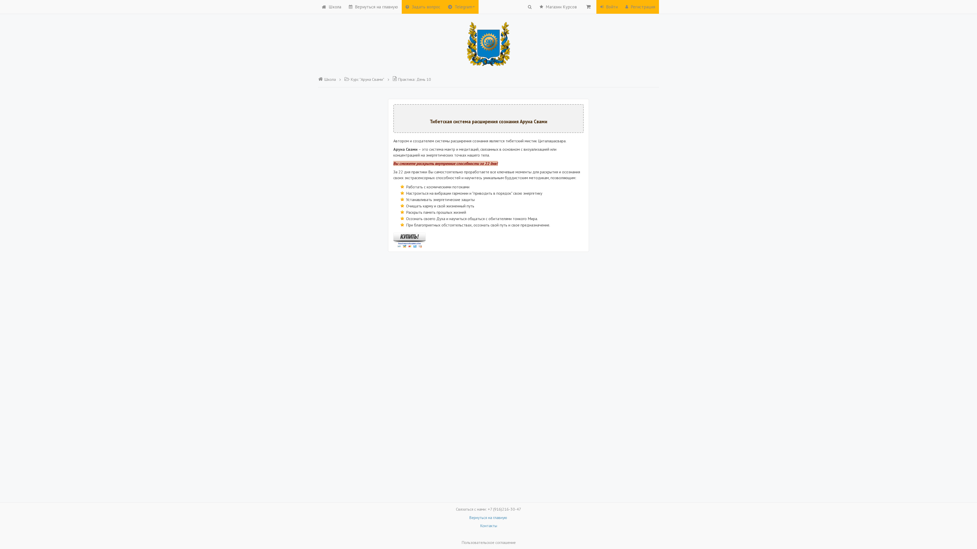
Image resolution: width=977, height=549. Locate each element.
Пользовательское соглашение (489, 542)
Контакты (488, 525)
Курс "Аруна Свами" (367, 79)
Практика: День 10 (414, 79)
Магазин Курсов (561, 7)
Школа (335, 7)
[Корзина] (588, 7)
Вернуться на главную (376, 7)
